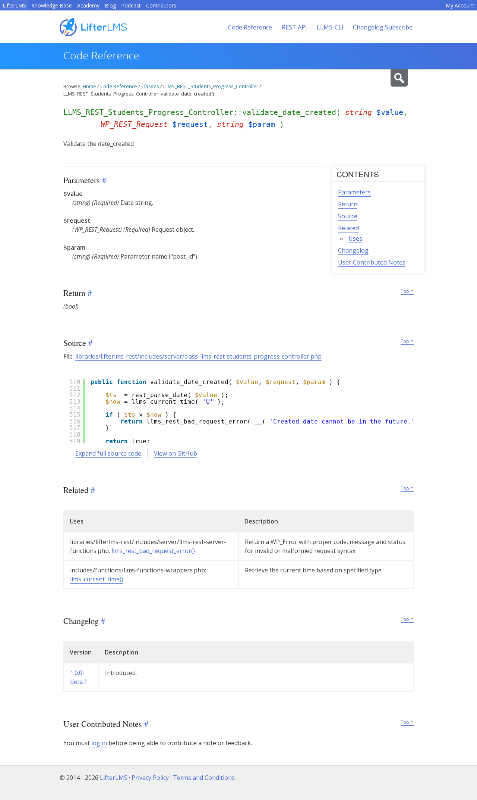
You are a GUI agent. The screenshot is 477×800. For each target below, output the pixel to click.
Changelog (353, 250)
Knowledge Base (51, 5)
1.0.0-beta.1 (78, 677)
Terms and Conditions (204, 778)
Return (347, 204)
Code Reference (250, 27)
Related (348, 228)
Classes (150, 86)
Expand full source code (108, 453)
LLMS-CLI (330, 27)
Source (347, 216)
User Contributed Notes (371, 262)
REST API (294, 27)
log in (99, 743)
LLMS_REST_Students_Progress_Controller (210, 86)
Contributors (161, 5)
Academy (88, 5)
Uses (355, 238)
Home (89, 86)
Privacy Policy (150, 778)
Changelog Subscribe (383, 27)
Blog (110, 5)
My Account (460, 5)
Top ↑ (407, 291)
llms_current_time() (96, 579)
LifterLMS (14, 5)
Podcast (131, 5)
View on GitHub (175, 453)
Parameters (354, 192)
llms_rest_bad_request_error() (153, 551)
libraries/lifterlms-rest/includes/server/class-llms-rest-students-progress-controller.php (198, 356)
